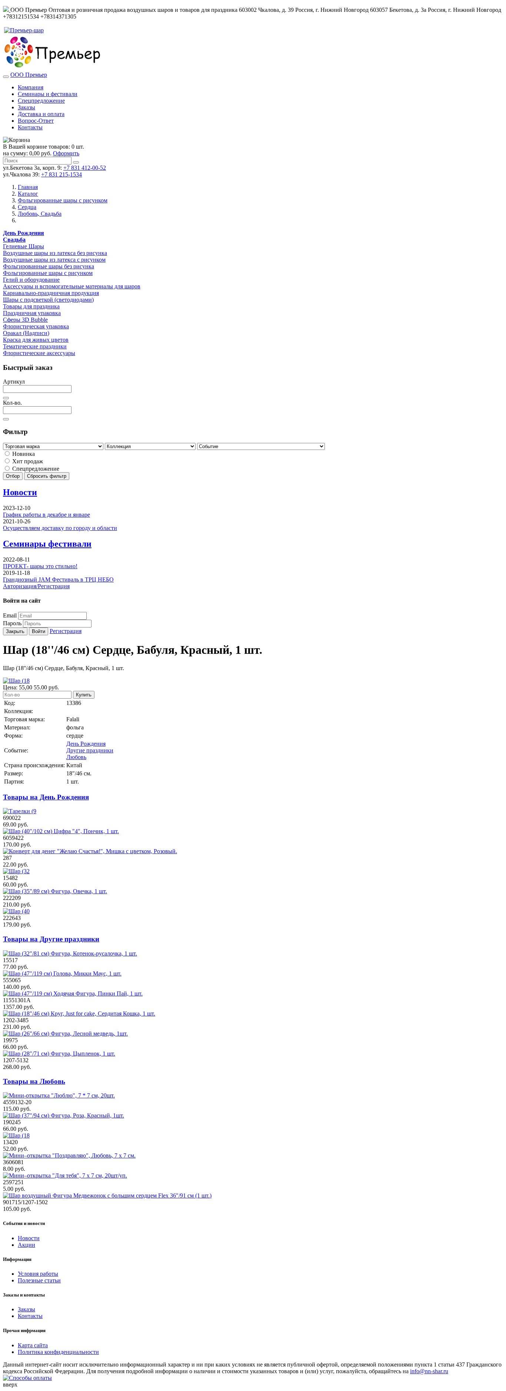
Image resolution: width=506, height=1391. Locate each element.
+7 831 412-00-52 (84, 168)
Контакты (30, 127)
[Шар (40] (16, 911)
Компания (30, 87)
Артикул (14, 381)
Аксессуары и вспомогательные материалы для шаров (71, 286)
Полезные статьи (39, 1280)
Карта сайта (33, 1345)
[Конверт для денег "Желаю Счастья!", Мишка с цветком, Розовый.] (90, 851)
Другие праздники (89, 750)
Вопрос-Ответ (36, 120)
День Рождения (86, 744)
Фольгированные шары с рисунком (48, 273)
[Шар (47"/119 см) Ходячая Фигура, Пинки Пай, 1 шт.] (73, 993)
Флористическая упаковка (36, 326)
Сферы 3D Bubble (25, 320)
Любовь (76, 757)
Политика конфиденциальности (58, 1352)
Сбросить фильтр (46, 476)
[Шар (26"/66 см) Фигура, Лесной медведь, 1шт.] (65, 1033)
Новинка (23, 454)
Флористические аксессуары (39, 353)
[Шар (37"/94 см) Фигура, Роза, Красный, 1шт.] (63, 1115)
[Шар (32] (16, 871)
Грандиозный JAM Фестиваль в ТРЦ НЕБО (58, 579)
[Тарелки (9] (19, 811)
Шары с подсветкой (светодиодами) (48, 300)
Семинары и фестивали (47, 94)
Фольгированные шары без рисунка (48, 266)
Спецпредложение (41, 100)
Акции (26, 1245)
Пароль (12, 623)
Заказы (26, 107)
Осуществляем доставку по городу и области (60, 528)
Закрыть (15, 631)
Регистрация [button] (65, 631)
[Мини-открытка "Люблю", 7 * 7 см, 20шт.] (59, 1095)
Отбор (13, 476)
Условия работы (38, 1274)
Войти (38, 631)
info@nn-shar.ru (429, 1371)
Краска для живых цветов (36, 340)
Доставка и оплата (41, 114)
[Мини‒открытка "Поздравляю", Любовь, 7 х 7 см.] (69, 1155)
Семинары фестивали (47, 544)
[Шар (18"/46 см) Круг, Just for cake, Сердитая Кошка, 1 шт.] (79, 1013)
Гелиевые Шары (23, 246)
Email (10, 615)
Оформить (66, 153)
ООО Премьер (28, 75)
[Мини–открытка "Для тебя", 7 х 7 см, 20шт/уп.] (65, 1175)
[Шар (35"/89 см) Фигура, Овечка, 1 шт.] (55, 891)
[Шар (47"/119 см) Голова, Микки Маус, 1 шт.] (62, 973)
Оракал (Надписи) (26, 333)
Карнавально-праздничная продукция (51, 293)
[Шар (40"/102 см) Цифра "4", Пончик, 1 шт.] (61, 831)
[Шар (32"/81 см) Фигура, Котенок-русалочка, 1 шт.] (70, 953)
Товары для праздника (31, 306)
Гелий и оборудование (31, 279)
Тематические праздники (35, 346)
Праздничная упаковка (32, 313)
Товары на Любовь (34, 1081)
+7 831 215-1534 (61, 174)
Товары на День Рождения (46, 797)
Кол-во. (12, 403)
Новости (20, 492)
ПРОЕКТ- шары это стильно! (40, 566)
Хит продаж (27, 461)
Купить (83, 695)
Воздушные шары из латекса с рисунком (54, 259)
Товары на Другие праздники (51, 939)
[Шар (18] (16, 1135)
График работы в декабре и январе (46, 514)
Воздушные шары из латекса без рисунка (55, 253)
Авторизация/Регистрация (36, 586)
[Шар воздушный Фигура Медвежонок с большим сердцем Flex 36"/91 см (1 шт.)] (107, 1195)
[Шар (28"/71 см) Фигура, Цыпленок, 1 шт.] (59, 1053)
